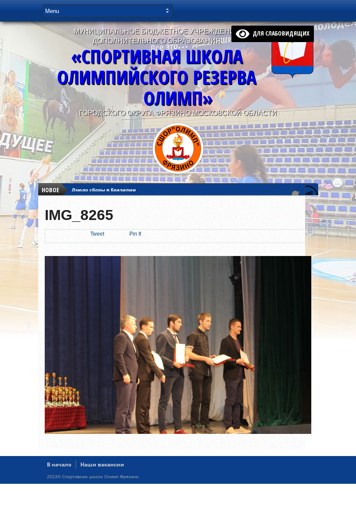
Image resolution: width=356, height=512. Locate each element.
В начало (59, 464)
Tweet (97, 234)
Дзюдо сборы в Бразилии (104, 190)
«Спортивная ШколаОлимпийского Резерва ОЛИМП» (156, 77)
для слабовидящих (280, 33)
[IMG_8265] (178, 431)
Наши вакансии (102, 464)
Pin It (135, 234)
